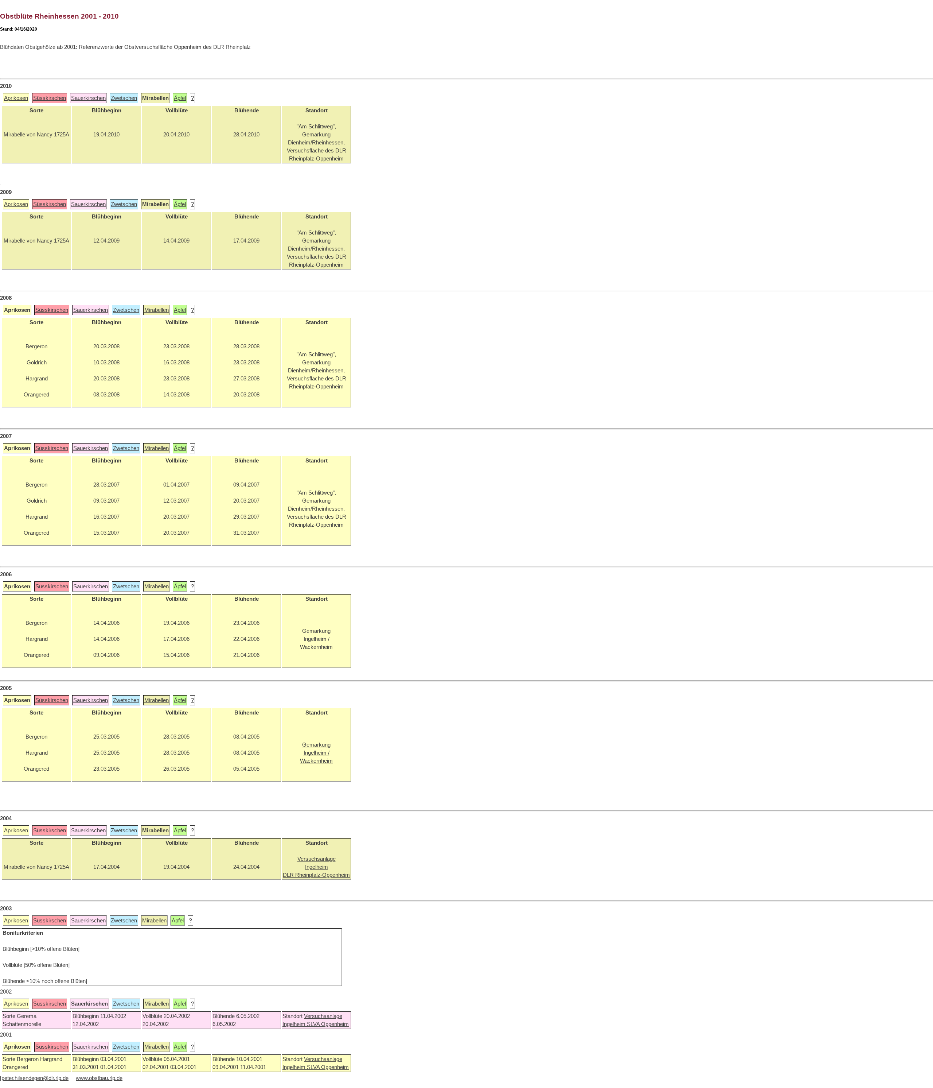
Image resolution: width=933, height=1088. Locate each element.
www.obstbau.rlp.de (99, 1078)
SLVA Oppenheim (328, 1024)
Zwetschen (124, 98)
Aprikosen (16, 98)
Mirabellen (156, 310)
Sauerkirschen (88, 98)
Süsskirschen (49, 98)
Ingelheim (294, 1024)
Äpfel (180, 98)
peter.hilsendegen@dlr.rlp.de (35, 1078)
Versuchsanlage (323, 1016)
